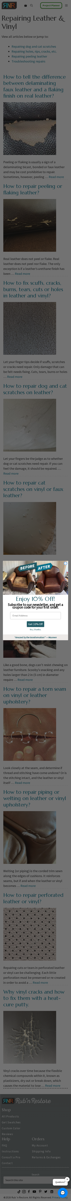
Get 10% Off (35, 624)
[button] (63, 1193)
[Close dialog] (65, 563)
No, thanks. (35, 629)
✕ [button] (67, 1179)
